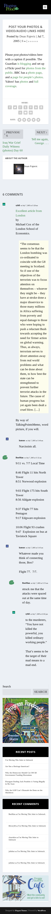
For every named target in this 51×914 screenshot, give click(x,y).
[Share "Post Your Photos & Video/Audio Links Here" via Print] (30, 112)
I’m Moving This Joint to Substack (19, 760)
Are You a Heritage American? (17, 766)
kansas (22, 440)
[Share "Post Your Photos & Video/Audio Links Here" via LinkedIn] (36, 107)
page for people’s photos (28, 77)
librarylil (12, 826)
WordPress (42, 911)
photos (24, 81)
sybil (18, 205)
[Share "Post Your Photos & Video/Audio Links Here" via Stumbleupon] (20, 112)
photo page (35, 72)
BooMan (19, 457)
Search (7, 686)
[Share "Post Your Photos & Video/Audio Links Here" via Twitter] (15, 107)
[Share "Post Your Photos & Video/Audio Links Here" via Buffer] (41, 107)
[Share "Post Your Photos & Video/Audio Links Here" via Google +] (20, 107)
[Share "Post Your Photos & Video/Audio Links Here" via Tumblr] (25, 107)
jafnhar (12, 851)
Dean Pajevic (27, 36)
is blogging (24, 63)
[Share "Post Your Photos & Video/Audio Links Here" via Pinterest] (30, 107)
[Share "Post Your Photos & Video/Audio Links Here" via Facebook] (9, 107)
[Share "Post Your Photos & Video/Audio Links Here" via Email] (25, 112)
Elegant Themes (21, 911)
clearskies (12, 837)
